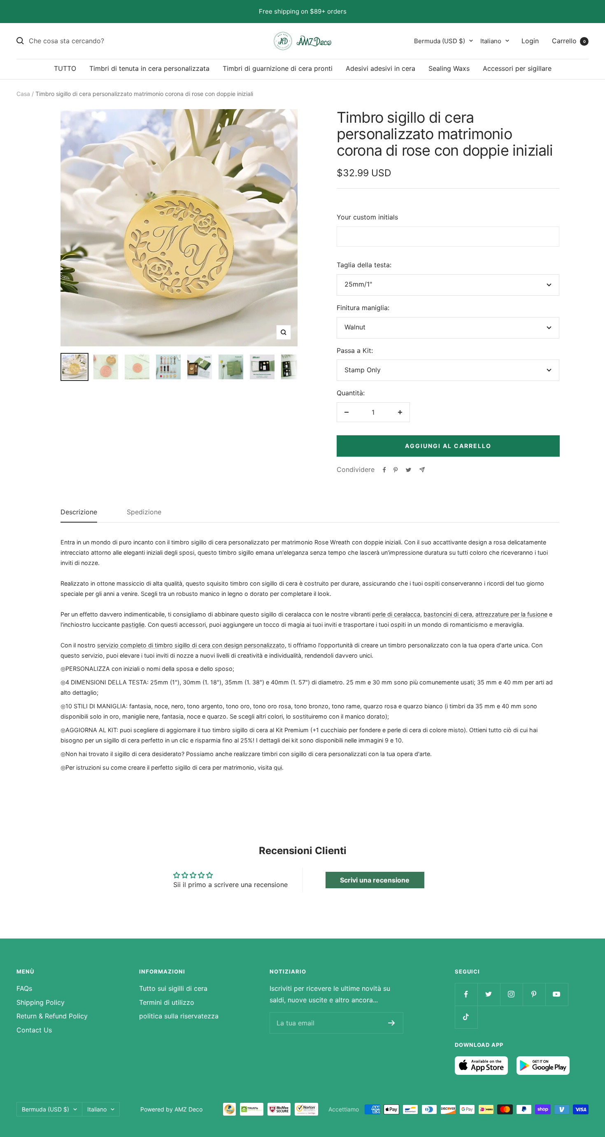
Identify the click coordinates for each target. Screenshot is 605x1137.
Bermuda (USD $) (439, 40)
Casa (23, 93)
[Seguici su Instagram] (511, 994)
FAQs (24, 988)
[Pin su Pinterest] (395, 470)
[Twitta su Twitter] (408, 470)
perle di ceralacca (396, 614)
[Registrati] (391, 1023)
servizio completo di (126, 645)
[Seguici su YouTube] (556, 994)
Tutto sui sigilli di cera (173, 988)
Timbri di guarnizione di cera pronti (278, 68)
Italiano (490, 40)
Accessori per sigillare (517, 68)
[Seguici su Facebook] (466, 994)
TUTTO (65, 68)
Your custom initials (367, 217)
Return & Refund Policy (52, 1016)
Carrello (569, 40)
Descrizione (78, 512)
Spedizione (144, 512)
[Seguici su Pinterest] (534, 994)
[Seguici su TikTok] (466, 1017)
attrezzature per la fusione (511, 614)
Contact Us (34, 1030)
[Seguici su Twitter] (488, 994)
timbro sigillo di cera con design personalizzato (220, 645)
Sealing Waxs (449, 68)
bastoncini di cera (448, 614)
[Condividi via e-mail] (422, 469)
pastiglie (132, 624)
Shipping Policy (40, 1002)
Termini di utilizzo (166, 1002)
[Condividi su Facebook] (384, 470)
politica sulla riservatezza (179, 1016)
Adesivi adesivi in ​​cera (380, 68)
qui (278, 767)
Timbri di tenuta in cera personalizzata (149, 68)
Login (530, 40)
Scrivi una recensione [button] (375, 880)
